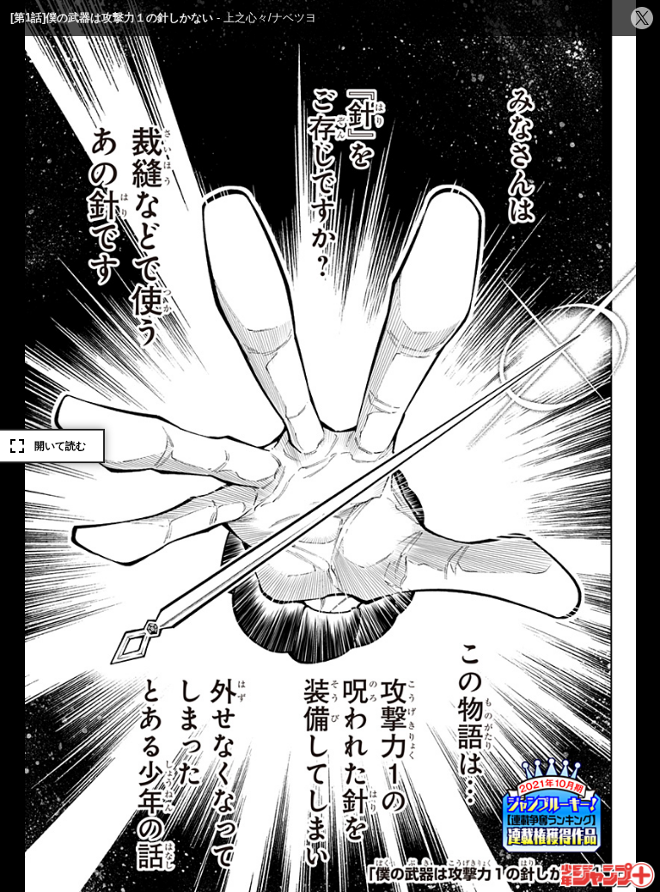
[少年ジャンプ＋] (608, 875)
